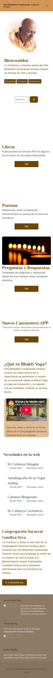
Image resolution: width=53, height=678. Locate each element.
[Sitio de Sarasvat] (26, 638)
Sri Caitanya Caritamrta (25, 511)
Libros (40, 468)
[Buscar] (34, 99)
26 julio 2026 (15, 468)
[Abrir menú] (47, 5)
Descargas (31, 468)
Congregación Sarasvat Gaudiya (18, 631)
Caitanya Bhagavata (22, 497)
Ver (27, 163)
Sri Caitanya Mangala (23, 464)
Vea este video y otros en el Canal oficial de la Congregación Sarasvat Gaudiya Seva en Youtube (26, 431)
